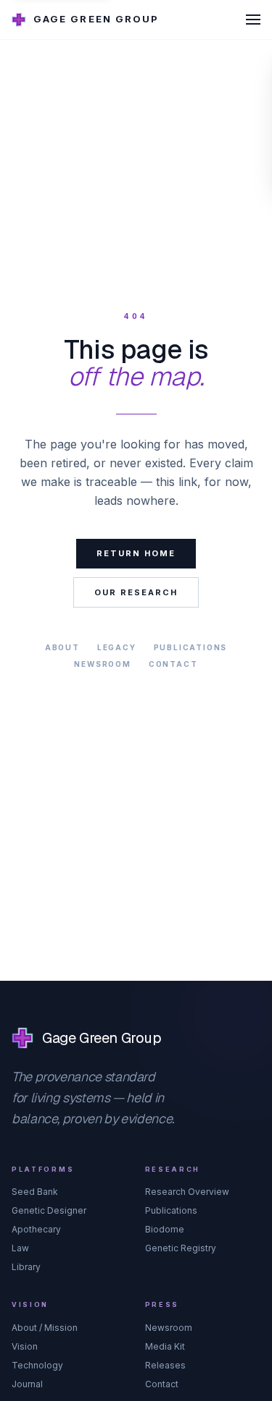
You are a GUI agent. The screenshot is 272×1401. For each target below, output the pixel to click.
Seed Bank (35, 1191)
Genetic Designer (49, 1210)
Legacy (116, 647)
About (62, 647)
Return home (136, 553)
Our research (136, 592)
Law (20, 1248)
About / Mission (45, 1327)
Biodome (164, 1229)
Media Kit (165, 1346)
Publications (191, 647)
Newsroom (102, 664)
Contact (173, 664)
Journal (27, 1384)
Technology (37, 1365)
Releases (165, 1365)
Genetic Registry (180, 1248)
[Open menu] (253, 19)
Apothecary (36, 1229)
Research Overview (187, 1191)
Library (26, 1266)
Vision (25, 1346)
